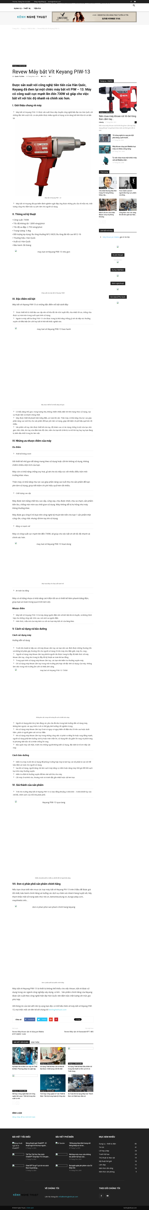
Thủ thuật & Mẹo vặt (107, 1158)
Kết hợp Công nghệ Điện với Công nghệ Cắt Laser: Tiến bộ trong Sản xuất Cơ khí (23, 1096)
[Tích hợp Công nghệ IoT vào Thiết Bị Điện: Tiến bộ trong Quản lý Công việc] (53, 1083)
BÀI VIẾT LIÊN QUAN (21, 1042)
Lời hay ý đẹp (104, 1151)
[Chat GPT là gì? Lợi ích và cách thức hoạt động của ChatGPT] (18, 1168)
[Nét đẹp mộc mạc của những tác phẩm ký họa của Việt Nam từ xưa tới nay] (61, 1157)
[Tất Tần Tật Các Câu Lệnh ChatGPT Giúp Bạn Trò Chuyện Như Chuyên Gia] (18, 1157)
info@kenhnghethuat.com (68, 1197)
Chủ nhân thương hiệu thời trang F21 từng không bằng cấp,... (108, 193)
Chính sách (30, 1208)
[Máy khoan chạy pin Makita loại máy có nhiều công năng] (105, 149)
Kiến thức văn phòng (106, 1172)
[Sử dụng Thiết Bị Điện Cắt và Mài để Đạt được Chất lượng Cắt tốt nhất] (53, 1056)
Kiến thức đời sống (106, 1168)
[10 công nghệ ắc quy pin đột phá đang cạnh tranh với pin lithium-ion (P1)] (105, 138)
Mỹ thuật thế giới (105, 1161)
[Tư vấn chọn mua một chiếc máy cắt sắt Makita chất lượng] (105, 161)
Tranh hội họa (104, 1154)
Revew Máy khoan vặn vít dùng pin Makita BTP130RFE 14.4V (28, 1033)
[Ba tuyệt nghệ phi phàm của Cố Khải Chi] (61, 1168)
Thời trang (103, 188)
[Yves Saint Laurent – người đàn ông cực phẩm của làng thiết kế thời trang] (128, 183)
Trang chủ (15, 29)
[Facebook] (131, 1)
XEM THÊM (35, 1042)
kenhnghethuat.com (54, 1)
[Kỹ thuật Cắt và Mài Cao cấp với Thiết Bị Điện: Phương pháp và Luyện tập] (25, 1056)
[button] (134, 5)
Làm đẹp (102, 1165)
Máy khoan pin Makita (111, 237)
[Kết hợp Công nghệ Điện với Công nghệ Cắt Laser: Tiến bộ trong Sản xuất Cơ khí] (25, 1083)
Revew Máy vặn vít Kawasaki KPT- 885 (78, 1032)
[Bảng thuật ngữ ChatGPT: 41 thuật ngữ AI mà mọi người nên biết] (18, 1146)
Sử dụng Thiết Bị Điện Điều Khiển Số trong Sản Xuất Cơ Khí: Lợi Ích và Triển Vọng (80, 1069)
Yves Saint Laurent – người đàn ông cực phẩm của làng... (127, 193)
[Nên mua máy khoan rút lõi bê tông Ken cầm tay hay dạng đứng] (118, 99)
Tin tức (101, 1147)
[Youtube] (135, 1)
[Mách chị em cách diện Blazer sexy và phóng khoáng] (108, 205)
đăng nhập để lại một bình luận (23, 1117)
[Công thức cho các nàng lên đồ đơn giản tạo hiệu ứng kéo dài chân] (128, 205)
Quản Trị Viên (19, 76)
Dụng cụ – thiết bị (22, 8)
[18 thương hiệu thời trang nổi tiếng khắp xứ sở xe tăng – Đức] (61, 1146)
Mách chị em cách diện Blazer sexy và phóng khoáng (107, 215)
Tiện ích (37, 8)
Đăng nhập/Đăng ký (40, 1)
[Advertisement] (74, 47)
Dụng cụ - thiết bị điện (28, 29)
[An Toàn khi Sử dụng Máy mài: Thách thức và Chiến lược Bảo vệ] (80, 1083)
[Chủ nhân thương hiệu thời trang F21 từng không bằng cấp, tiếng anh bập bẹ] (108, 183)
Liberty (101, 122)
